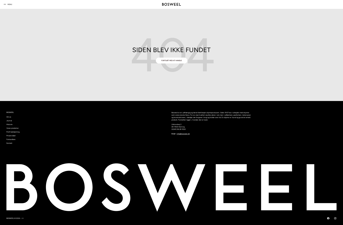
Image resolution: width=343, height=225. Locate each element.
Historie (9, 124)
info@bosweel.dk (183, 134)
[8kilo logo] (23, 218)
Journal (9, 121)
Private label (11, 136)
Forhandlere (10, 139)
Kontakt (9, 143)
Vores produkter (12, 128)
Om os (8, 117)
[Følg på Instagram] (335, 218)
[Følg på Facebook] (328, 218)
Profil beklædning (13, 132)
